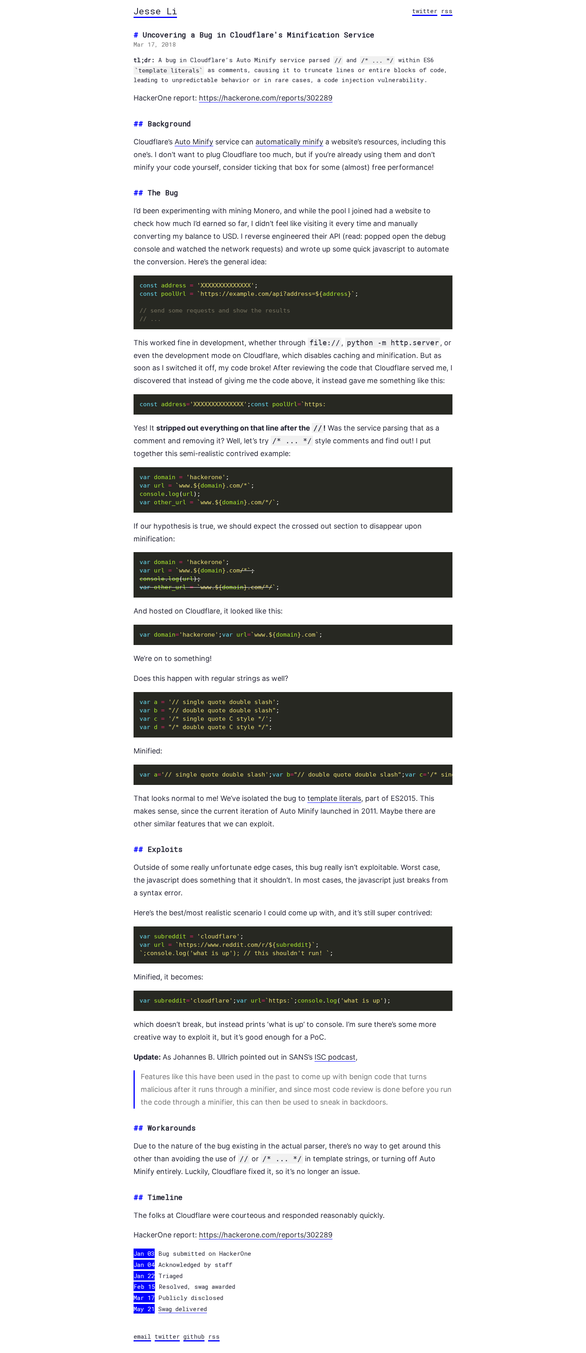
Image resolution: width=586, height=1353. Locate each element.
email (142, 1336)
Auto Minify (194, 142)
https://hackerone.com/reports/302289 (265, 98)
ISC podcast (335, 1057)
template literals (334, 798)
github (194, 1336)
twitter (424, 11)
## (138, 123)
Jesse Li (155, 11)
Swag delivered (182, 1309)
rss (446, 11)
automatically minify (289, 142)
